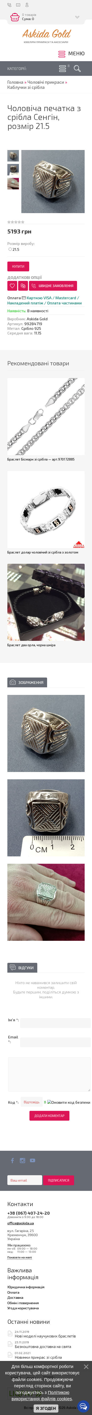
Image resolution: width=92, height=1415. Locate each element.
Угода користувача (23, 1308)
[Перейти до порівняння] (23, 286)
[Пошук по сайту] (77, 68)
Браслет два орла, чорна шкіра (31, 645)
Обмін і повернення (23, 1302)
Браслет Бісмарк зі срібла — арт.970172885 (41, 459)
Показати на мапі (19, 1257)
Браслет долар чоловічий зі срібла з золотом (42, 552)
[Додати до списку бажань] (12, 286)
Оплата (13, 1292)
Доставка (15, 1297)
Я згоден (46, 1408)
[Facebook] (12, 1160)
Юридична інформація (25, 1287)
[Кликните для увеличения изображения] (46, 733)
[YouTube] (32, 1160)
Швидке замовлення (56, 286)
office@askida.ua (20, 1223)
